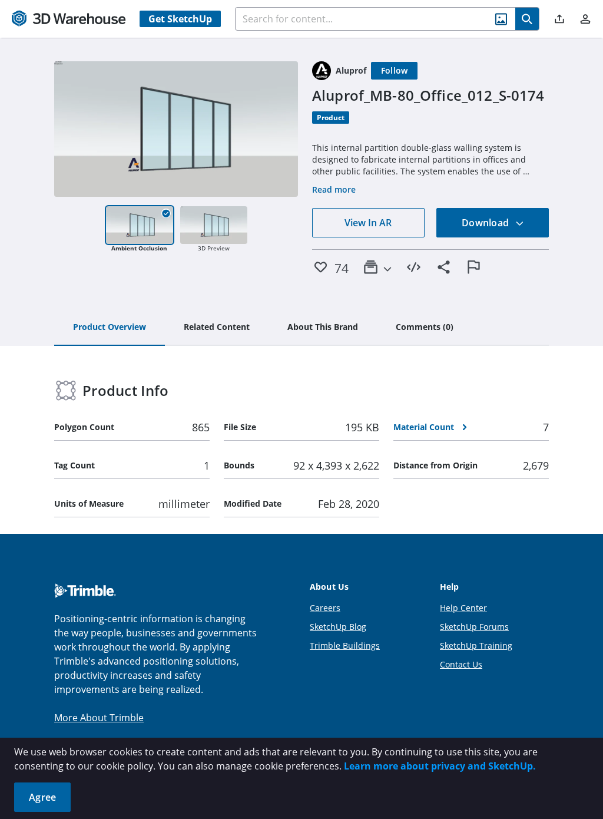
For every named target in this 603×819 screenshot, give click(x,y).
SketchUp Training (476, 645)
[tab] (109, 327)
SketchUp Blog (338, 626)
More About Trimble (99, 717)
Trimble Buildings (345, 645)
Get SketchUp (180, 18)
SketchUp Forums (474, 626)
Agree (42, 797)
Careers (325, 607)
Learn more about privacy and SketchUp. (440, 765)
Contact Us (461, 664)
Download (486, 222)
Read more (334, 189)
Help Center (463, 607)
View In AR (368, 222)
